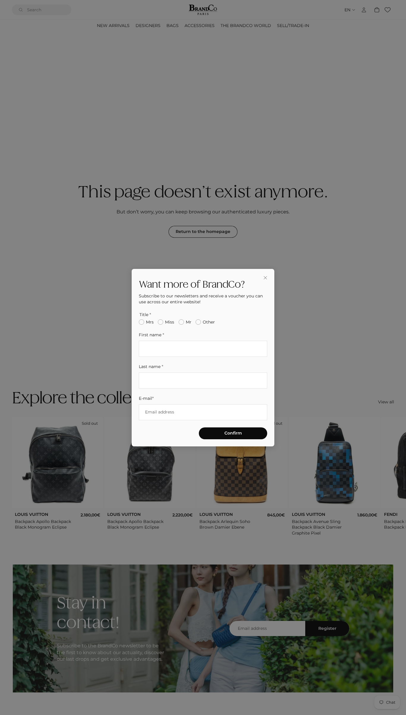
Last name (151, 366)
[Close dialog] (265, 277)
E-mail (146, 398)
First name (151, 334)
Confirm (233, 432)
